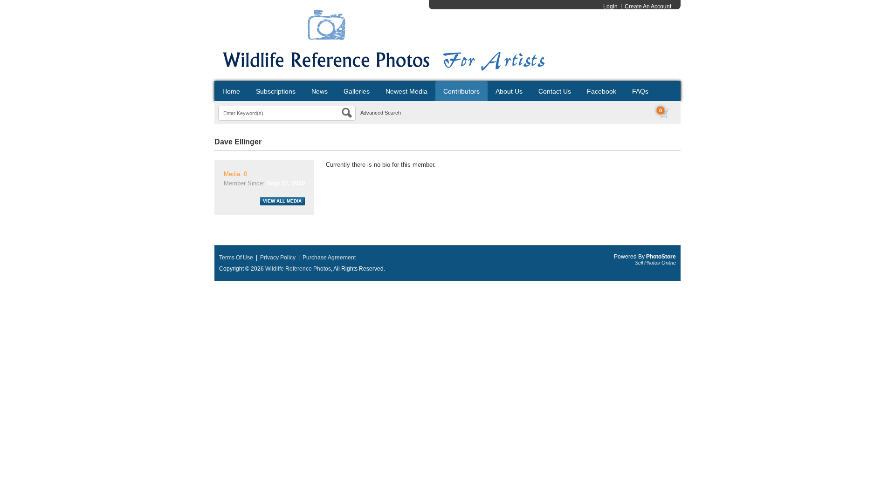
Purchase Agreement (329, 257)
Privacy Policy (278, 257)
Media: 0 (235, 173)
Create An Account (648, 6)
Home (231, 91)
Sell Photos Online (655, 262)
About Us (509, 91)
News (319, 91)
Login (610, 6)
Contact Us (554, 91)
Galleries (357, 91)
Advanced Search (380, 113)
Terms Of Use (236, 257)
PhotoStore (661, 256)
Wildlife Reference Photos (298, 268)
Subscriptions (276, 91)
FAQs (640, 91)
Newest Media (406, 91)
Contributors (461, 91)
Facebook (601, 91)
